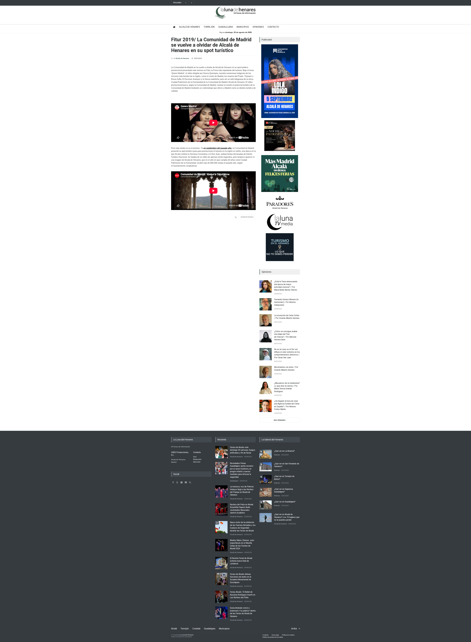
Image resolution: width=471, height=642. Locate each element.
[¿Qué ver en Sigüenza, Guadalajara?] (265, 492)
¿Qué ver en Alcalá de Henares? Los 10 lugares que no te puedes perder (286, 517)
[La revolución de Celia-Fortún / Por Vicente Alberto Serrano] (265, 320)
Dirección (196, 462)
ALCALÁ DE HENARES (189, 27)
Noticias (277, 455)
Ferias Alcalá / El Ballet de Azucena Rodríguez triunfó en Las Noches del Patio (242, 595)
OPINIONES (258, 27)
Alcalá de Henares (182, 58)
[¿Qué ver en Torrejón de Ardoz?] (265, 479)
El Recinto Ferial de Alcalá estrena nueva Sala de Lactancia (241, 561)
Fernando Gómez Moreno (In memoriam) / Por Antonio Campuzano (286, 302)
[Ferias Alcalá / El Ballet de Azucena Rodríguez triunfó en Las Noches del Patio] (221, 597)
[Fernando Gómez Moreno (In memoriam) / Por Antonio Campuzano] (265, 304)
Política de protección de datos (272, 637)
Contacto (265, 635)
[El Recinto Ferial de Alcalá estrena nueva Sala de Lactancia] (221, 563)
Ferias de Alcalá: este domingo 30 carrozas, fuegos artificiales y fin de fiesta (242, 450)
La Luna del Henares (186, 635)
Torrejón (185, 628)
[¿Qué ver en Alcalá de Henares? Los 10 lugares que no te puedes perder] (265, 517)
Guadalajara (234, 481)
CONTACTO (273, 27)
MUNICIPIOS (243, 27)
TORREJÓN (209, 27)
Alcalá (174, 628)
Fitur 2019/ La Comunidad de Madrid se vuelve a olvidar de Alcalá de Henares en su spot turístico (211, 45)
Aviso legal (275, 635)
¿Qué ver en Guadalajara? (284, 502)
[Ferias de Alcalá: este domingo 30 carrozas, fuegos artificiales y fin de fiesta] (221, 452)
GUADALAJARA (225, 27)
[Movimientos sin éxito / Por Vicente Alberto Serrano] (265, 372)
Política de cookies (288, 635)
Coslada (196, 628)
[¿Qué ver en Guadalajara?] (265, 504)
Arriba (294, 628)
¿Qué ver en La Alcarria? (284, 451)
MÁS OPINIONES (280, 420)
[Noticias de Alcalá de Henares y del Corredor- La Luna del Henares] (235, 15)
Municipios (224, 628)
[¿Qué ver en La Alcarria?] (265, 454)
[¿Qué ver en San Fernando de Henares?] (265, 466)
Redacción (197, 459)
